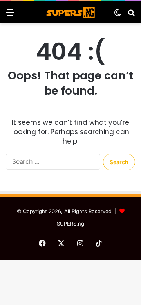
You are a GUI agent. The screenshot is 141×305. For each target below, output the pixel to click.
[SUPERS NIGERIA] (70, 12)
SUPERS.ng (70, 224)
